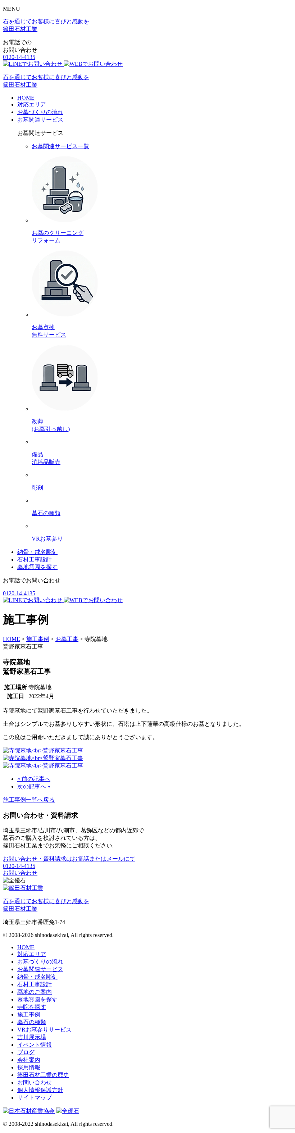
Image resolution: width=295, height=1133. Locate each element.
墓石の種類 (31, 1022)
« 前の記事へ (33, 779)
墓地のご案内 (34, 992)
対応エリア (31, 104)
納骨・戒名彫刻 (37, 552)
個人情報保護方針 (40, 1090)
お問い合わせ (20, 873)
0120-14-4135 (19, 57)
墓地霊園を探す (37, 567)
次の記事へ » (33, 786)
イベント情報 (34, 1045)
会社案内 (28, 1060)
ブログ (26, 1052)
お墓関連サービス (40, 120)
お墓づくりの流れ (40, 112)
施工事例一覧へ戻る (29, 800)
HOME (26, 98)
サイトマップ (34, 1098)
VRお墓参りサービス (44, 1030)
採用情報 (28, 1067)
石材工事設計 (34, 559)
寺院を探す (31, 1007)
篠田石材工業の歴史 (43, 1075)
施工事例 (28, 1014)
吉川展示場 (31, 1037)
